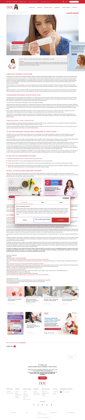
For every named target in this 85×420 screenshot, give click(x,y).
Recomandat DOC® (53, 412)
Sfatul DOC (17, 396)
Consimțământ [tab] (24, 202)
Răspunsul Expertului (10, 393)
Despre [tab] (61, 202)
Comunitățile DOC (33, 1)
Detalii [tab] (42, 202)
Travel (54, 394)
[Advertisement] (24, 189)
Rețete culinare (25, 396)
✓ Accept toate (60, 220)
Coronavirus (17, 391)
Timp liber (54, 393)
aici (25, 249)
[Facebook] (33, 405)
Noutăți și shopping (36, 393)
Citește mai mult (11, 303)
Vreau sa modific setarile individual (42, 219)
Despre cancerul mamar (19, 42)
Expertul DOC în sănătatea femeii (51, 297)
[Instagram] (38, 405)
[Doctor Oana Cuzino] (12, 7)
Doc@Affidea (9, 391)
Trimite (71, 357)
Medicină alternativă (18, 394)
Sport (24, 397)
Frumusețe (57, 7)
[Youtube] (51, 405)
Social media (42, 401)
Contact (26, 412)
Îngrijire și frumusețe (36, 394)
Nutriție (24, 393)
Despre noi (39, 412)
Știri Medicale (17, 397)
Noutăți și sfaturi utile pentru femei (14, 297)
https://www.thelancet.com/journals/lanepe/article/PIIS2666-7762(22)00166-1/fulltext (24, 263)
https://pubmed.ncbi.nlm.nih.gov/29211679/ (15, 269)
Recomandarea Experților (66, 389)
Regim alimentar (25, 394)
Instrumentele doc (46, 1)
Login (66, 1)
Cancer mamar (72, 13)
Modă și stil (35, 391)
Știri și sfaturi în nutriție (26, 399)
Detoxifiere (25, 391)
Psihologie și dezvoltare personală (45, 394)
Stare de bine (55, 391)
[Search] (78, 2)
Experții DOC (32, 7)
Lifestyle (74, 7)
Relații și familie (66, 7)
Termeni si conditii (13, 412)
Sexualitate (43, 395)
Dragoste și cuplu (44, 391)
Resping (25, 220)
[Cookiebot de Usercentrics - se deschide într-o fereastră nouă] (63, 198)
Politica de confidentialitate (70, 412)
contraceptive (28, 85)
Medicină (16, 393)
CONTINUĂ (42, 378)
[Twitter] (42, 405)
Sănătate (39, 7)
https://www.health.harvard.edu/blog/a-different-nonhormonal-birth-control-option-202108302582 (27, 259)
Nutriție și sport (48, 7)
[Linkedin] (47, 405)
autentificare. (23, 342)
